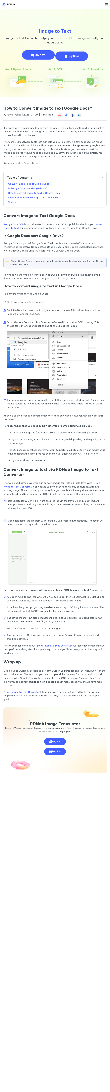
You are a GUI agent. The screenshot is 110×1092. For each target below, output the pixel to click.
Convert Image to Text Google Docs (28, 183)
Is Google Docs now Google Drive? (27, 188)
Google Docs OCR (13, 224)
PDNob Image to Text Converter (54, 645)
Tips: (13, 261)
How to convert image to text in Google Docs (34, 193)
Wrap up (12, 202)
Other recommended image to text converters (34, 197)
